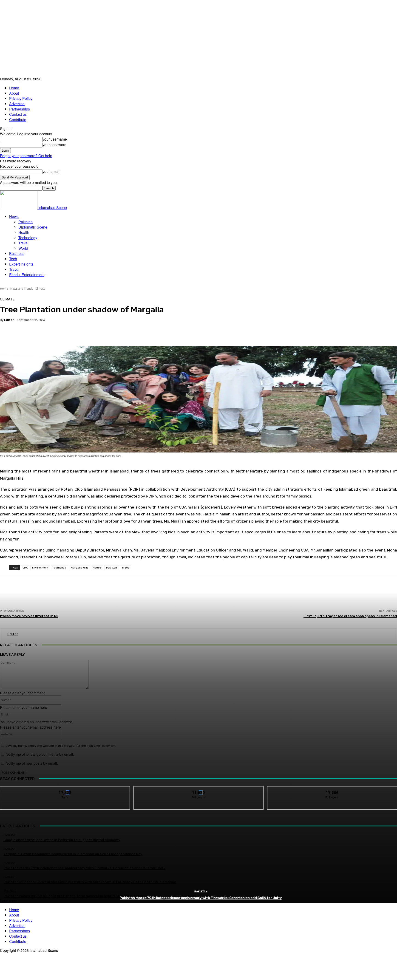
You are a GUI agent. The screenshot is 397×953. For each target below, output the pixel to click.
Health (23, 232)
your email (51, 171)
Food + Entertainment (26, 274)
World (23, 248)
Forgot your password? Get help (26, 155)
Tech (13, 258)
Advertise (17, 103)
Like (65, 790)
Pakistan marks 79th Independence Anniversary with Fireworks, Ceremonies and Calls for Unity (201, 898)
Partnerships (19, 109)
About (14, 93)
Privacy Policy (20, 98)
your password (54, 144)
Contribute (17, 119)
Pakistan (25, 221)
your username (55, 139)
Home (14, 87)
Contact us (18, 114)
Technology (27, 237)
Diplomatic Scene (32, 227)
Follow (198, 790)
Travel (23, 243)
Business (16, 253)
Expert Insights (21, 264)
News (14, 216)
